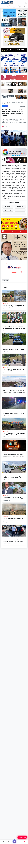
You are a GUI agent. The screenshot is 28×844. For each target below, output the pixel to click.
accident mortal (5, 280)
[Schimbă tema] (24, 6)
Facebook (9, 206)
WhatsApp (8, 210)
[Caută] (3, 6)
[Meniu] (26, 2)
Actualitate (8, 102)
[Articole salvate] (14, 6)
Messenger (20, 206)
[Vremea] (19, 6)
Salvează (23, 106)
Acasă (3, 102)
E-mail (20, 210)
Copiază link (14, 213)
